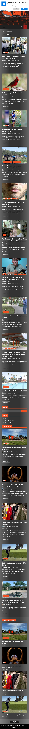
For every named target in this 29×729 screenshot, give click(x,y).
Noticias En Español (13, 198)
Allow (24, 9)
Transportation (12, 348)
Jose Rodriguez (7, 526)
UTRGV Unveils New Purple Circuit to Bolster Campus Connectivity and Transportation (14, 341)
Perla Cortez (7, 604)
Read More (5, 70)
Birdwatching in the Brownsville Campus (14, 82)
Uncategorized (6, 52)
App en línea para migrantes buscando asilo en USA (14, 155)
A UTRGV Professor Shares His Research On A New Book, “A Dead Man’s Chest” (14, 266)
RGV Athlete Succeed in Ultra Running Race (14, 118)
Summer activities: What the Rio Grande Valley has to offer (14, 474)
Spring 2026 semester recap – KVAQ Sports (14, 552)
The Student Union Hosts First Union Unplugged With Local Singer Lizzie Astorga (14, 228)
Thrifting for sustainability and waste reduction (14, 511)
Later (16, 9)
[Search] (21, 26)
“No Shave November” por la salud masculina (14, 191)
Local (4, 273)
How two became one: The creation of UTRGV (14, 437)
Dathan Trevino (7, 451)
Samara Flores (7, 489)
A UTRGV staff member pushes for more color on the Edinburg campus (14, 589)
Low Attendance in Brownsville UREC (14, 380)
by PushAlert (4, 10)
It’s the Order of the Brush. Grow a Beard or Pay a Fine (14, 45)
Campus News (6, 198)
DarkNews (21, 725)
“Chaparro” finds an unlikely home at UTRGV (14, 305)
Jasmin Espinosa (7, 567)
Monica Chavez (7, 60)
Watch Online (25, 27)
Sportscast (5, 558)
